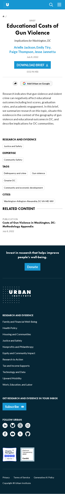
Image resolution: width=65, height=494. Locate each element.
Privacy (6, 477)
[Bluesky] (12, 426)
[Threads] (20, 426)
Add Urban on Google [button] (38, 83)
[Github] (27, 435)
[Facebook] (5, 435)
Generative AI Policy (44, 477)
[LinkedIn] (5, 426)
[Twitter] (20, 435)
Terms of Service (21, 477)
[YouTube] (12, 435)
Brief (32, 20)
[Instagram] (27, 426)
